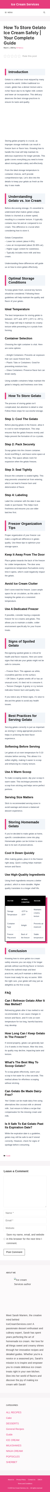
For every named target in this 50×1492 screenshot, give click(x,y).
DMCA (40, 1480)
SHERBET (11, 1462)
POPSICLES (13, 1456)
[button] (44, 12)
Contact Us (31, 1480)
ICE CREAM (12, 1440)
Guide (8, 1156)
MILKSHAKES (13, 1445)
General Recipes (15, 1429)
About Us (11, 1480)
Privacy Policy (21, 1480)
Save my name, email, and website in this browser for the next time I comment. (25, 1239)
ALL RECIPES (13, 1412)
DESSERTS (12, 1423)
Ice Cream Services (25, 4)
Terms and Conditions (25, 1483)
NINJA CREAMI (14, 1451)
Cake (9, 1418)
